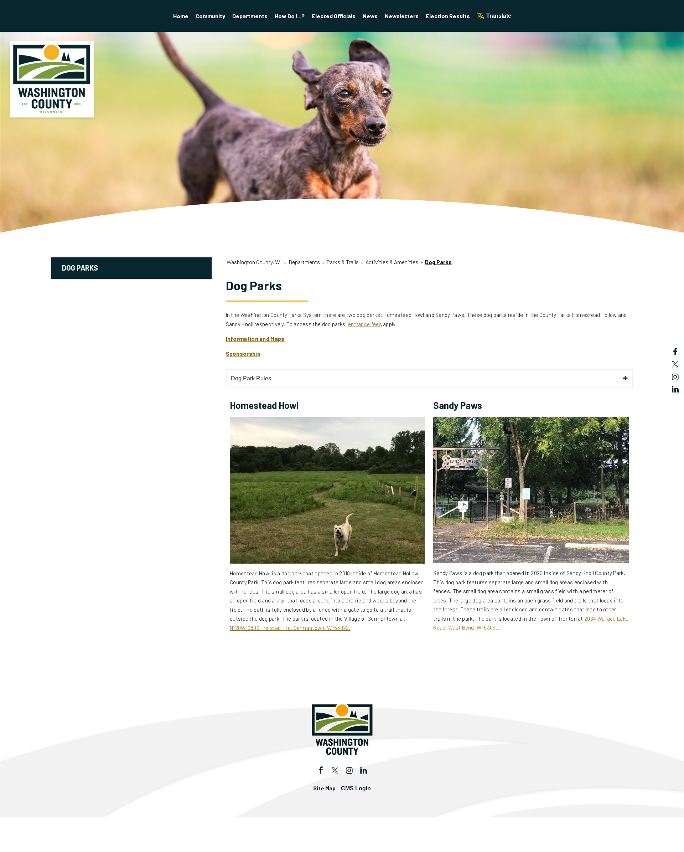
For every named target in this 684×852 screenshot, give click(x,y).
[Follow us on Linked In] (675, 389)
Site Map (324, 788)
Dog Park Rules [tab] (251, 378)
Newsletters (402, 15)
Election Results (448, 15)
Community (210, 15)
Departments (250, 15)
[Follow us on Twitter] (675, 364)
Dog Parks (80, 267)
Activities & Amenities (392, 261)
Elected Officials (334, 15)
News (370, 15)
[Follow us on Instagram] (675, 376)
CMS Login (356, 788)
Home (180, 15)
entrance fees (365, 324)
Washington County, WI (254, 261)
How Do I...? (290, 15)
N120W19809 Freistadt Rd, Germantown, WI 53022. (290, 628)
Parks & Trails (343, 261)
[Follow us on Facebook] (675, 352)
